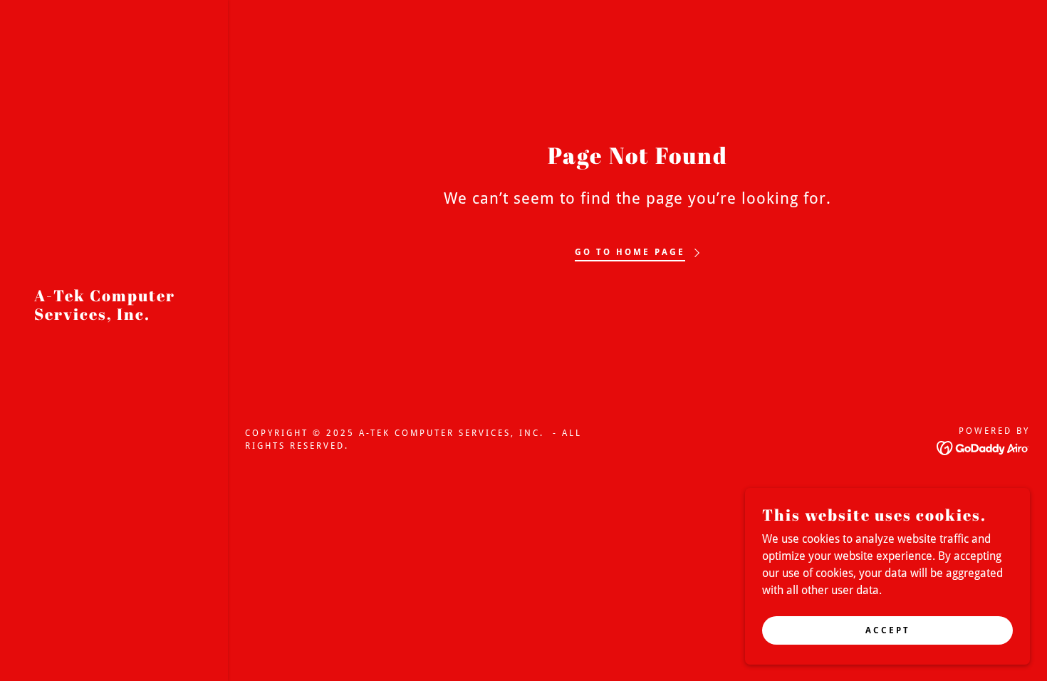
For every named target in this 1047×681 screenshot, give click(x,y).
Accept (887, 630)
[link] (114, 316)
